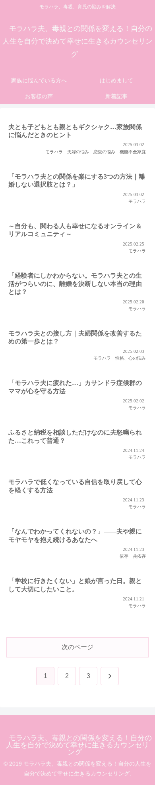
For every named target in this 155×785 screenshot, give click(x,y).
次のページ (77, 647)
